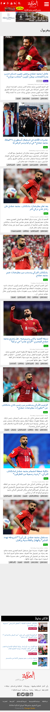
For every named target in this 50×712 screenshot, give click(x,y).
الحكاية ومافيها (36, 686)
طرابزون (25, 165)
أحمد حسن (13, 364)
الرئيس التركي (22, 430)
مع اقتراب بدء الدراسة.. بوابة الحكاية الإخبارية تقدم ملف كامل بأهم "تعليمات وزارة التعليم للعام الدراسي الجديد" (20, 648)
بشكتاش (30, 430)
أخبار (43, 686)
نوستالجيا (25, 690)
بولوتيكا (26, 686)
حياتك (7, 686)
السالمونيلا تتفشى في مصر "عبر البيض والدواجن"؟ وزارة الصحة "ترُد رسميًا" (20, 636)
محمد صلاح (44, 98)
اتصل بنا (5, 702)
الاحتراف (26, 562)
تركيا (29, 297)
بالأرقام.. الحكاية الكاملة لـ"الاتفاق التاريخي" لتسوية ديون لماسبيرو (20, 624)
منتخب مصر (26, 98)
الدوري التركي (11, 165)
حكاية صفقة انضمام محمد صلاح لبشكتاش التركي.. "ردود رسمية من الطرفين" (27, 473)
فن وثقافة (38, 690)
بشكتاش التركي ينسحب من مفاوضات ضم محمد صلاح (27, 274)
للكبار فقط (45, 690)
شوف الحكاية (16, 690)
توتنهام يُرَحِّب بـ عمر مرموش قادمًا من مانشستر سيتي (21, 659)
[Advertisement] (25, 591)
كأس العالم (12, 562)
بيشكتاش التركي (33, 496)
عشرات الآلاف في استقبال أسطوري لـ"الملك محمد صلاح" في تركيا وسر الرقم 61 (26, 141)
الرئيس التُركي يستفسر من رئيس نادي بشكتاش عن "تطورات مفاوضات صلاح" (25, 406)
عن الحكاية (45, 702)
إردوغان (13, 430)
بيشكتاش (25, 231)
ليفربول (18, 98)
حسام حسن (35, 98)
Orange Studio (29, 708)
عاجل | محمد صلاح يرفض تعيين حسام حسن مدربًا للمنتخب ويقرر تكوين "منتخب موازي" (26, 75)
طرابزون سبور (34, 165)
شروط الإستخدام (22, 702)
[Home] (33, 6)
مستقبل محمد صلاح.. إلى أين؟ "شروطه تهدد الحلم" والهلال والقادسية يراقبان (26, 539)
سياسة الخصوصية (34, 702)
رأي (47, 686)
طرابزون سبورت (16, 231)
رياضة (31, 690)
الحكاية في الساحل (16, 686)
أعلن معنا (12, 702)
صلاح (18, 165)
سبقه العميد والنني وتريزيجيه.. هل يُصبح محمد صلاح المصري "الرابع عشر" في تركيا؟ (25, 340)
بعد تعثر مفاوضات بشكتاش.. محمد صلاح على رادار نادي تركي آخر (26, 208)
